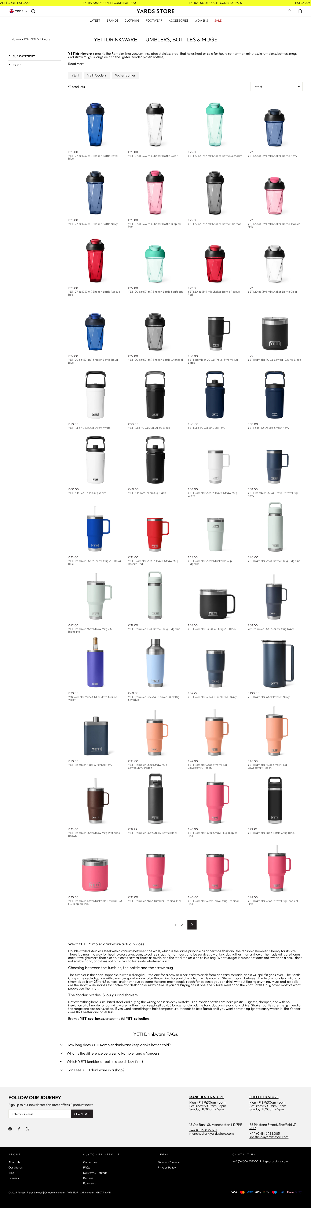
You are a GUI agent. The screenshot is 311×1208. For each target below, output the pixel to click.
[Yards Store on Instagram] (10, 1128)
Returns (88, 1178)
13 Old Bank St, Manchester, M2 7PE (215, 1124)
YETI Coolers (97, 75)
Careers (13, 1178)
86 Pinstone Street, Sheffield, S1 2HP (272, 1126)
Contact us (90, 1162)
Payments (89, 1183)
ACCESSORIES (178, 20)
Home (15, 39)
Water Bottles (125, 75)
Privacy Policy (167, 1167)
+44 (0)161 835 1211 (203, 1130)
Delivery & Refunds (95, 1173)
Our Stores (15, 1167)
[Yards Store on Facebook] (19, 1128)
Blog (11, 1173)
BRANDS (112, 20)
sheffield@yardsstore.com (269, 1136)
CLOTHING (132, 20)
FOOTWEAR (154, 20)
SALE (218, 20)
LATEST (94, 20)
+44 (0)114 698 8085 (264, 1133)
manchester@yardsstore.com (211, 1133)
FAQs (86, 1167)
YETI (25, 39)
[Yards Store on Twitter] (27, 1128)
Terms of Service (168, 1162)
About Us (14, 1162)
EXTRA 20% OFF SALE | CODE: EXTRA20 (105, 2)
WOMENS (201, 20)
